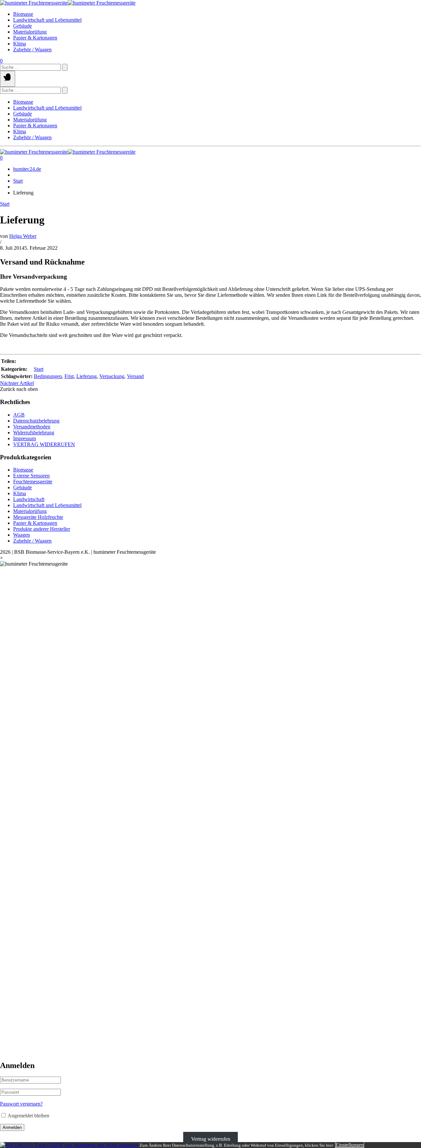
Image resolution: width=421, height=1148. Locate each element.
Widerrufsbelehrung (33, 432)
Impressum (24, 438)
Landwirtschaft (28, 499)
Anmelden (12, 1127)
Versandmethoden (31, 426)
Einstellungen (349, 1145)
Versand (135, 376)
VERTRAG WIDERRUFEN (44, 444)
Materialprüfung (30, 32)
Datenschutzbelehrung (36, 420)
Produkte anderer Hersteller (41, 529)
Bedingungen (48, 376)
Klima (19, 43)
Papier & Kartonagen (35, 37)
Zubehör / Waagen (32, 49)
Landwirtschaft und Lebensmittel (47, 20)
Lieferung (86, 376)
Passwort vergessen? (21, 1104)
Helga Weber (23, 236)
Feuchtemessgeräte (32, 481)
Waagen (21, 535)
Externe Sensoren (31, 475)
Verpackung (111, 376)
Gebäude (22, 26)
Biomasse (23, 14)
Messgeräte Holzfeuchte (38, 517)
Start (18, 181)
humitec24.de (27, 169)
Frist (69, 376)
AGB (19, 415)
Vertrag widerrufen (210, 1139)
